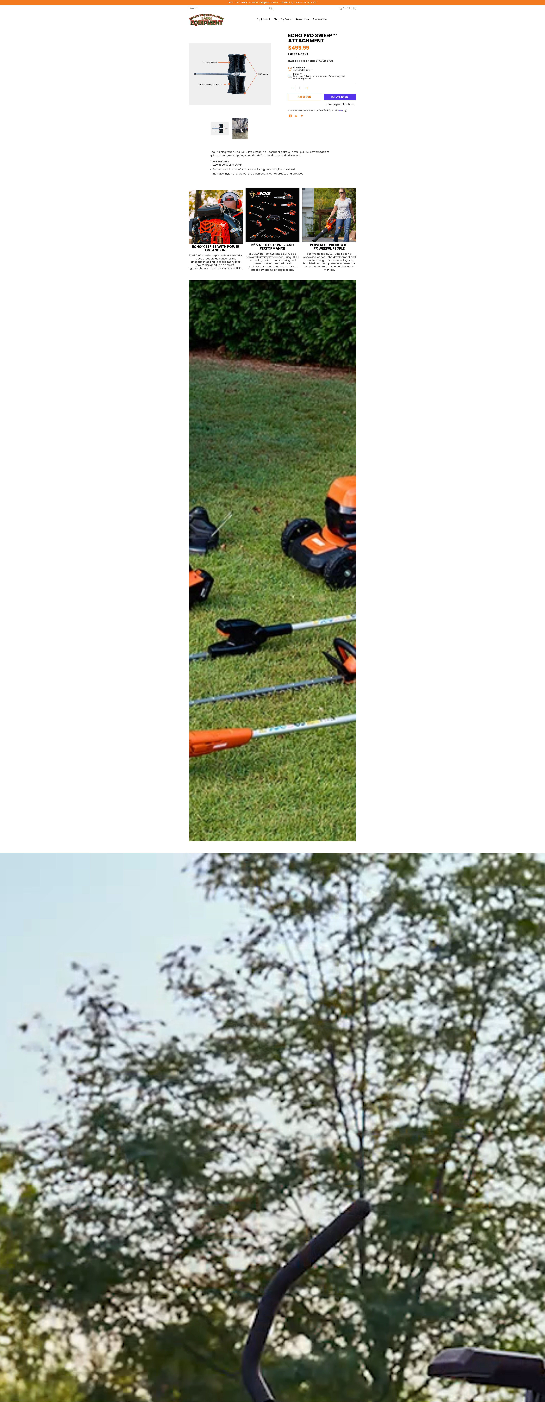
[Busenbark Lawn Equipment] (206, 19)
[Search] (271, 8)
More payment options (339, 104)
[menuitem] (344, 8)
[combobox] (228, 8)
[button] (290, 116)
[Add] (307, 88)
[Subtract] (292, 88)
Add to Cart (304, 96)
